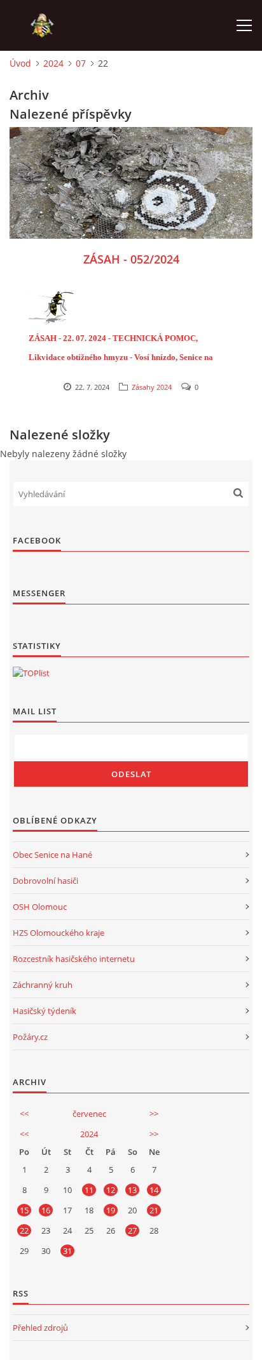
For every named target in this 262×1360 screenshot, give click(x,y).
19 (110, 1210)
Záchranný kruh (42, 984)
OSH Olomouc (40, 906)
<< (24, 1113)
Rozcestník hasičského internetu (74, 958)
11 (89, 1190)
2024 (53, 63)
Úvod (20, 63)
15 (24, 1210)
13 (132, 1190)
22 (24, 1230)
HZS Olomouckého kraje (58, 932)
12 (110, 1190)
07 (81, 63)
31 (67, 1251)
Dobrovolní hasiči (45, 880)
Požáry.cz (30, 1037)
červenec (89, 1113)
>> (153, 1113)
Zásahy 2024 (152, 387)
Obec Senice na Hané (52, 854)
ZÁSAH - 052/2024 (131, 259)
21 (153, 1210)
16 (45, 1210)
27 (132, 1230)
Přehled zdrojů (40, 1327)
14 (153, 1190)
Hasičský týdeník (44, 1011)
